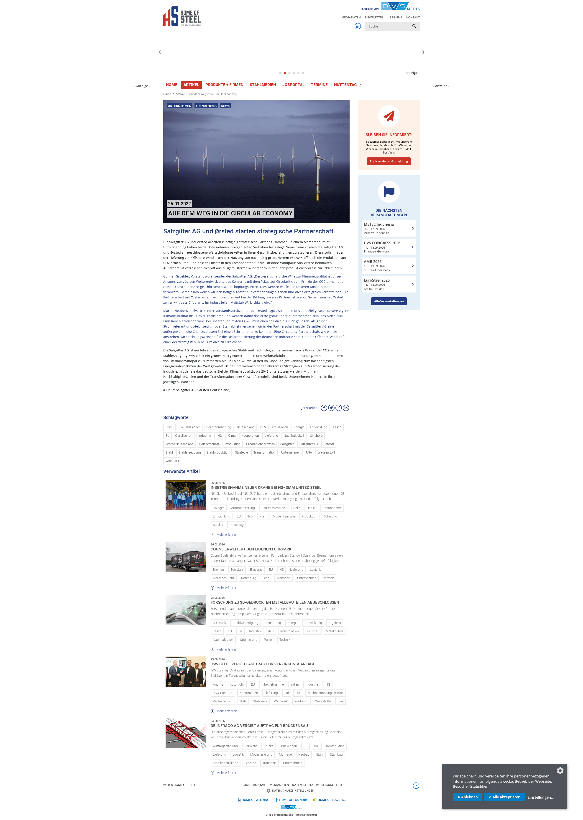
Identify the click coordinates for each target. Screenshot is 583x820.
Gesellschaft (184, 436)
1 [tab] (280, 73)
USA (309, 452)
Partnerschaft (209, 444)
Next (423, 52)
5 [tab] (298, 73)
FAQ (339, 785)
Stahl (169, 452)
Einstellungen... (541, 797)
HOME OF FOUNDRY (293, 800)
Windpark (172, 461)
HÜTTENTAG (346, 84)
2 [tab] (284, 73)
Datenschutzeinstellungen (293, 790)
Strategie (241, 452)
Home (171, 84)
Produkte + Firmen (224, 84)
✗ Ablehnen (467, 797)
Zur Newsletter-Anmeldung (389, 161)
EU (167, 436)
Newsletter (374, 17)
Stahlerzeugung (190, 452)
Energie (299, 427)
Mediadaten (351, 17)
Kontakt (413, 17)
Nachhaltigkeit (294, 436)
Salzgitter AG (308, 444)
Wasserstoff (326, 452)
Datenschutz (302, 785)
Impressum (324, 785)
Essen (337, 427)
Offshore (316, 436)
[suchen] (414, 26)
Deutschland (246, 427)
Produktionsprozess (260, 444)
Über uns (394, 17)
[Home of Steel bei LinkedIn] (358, 26)
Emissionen (280, 427)
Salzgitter (287, 444)
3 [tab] (289, 73)
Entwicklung (318, 427)
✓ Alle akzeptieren (504, 797)
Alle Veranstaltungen (389, 301)
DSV (263, 427)
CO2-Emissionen (189, 427)
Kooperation (250, 436)
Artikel (191, 84)
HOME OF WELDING (255, 800)
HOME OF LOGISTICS (332, 800)
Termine (319, 84)
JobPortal (293, 84)
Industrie (204, 436)
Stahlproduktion (218, 452)
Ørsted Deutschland (180, 444)
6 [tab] (303, 73)
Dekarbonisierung (218, 427)
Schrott (329, 444)
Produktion (232, 444)
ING (219, 436)
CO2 (169, 427)
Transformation (264, 452)
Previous (160, 52)
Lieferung (271, 436)
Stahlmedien (263, 84)
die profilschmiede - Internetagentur (293, 814)
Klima (232, 436)
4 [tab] (294, 73)
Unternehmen (290, 452)
